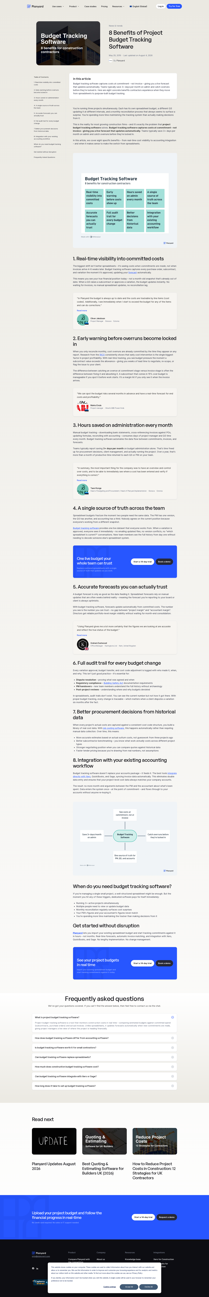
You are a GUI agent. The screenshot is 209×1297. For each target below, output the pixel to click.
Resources (117, 6)
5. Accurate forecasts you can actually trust (45, 114)
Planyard (120, 60)
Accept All (129, 1287)
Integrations (159, 1252)
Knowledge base (133, 1259)
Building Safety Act (113, 683)
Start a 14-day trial (143, 561)
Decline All (149, 1287)
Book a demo (164, 561)
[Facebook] (33, 1268)
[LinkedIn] (37, 1268)
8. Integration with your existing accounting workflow (46, 137)
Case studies (90, 6)
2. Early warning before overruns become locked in (46, 91)
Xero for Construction (163, 1259)
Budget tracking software (86, 528)
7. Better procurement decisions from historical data (46, 130)
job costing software (113, 728)
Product (73, 6)
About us (101, 1259)
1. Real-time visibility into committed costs (47, 83)
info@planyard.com (41, 1256)
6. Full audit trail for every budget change (46, 122)
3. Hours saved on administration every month (46, 99)
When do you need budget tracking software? (47, 145)
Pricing (104, 6)
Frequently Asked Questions (44, 157)
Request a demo (167, 1217)
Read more (82, 310)
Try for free (174, 6)
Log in (161, 6)
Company (101, 1252)
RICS (102, 354)
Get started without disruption (45, 152)
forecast (132, 272)
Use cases (57, 6)
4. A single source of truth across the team (46, 106)
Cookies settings (109, 1287)
